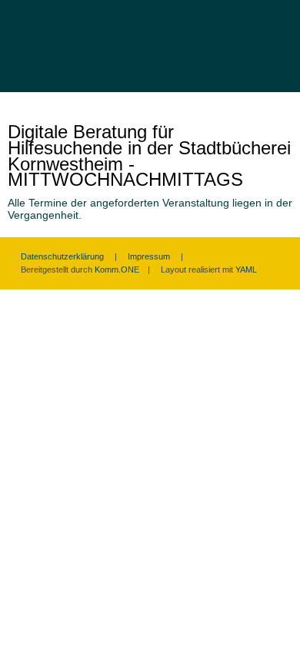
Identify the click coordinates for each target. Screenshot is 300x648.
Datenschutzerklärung (62, 256)
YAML (246, 269)
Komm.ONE (117, 269)
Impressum (149, 256)
